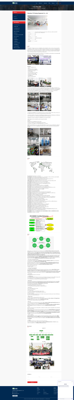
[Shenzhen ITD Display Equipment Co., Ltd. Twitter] (57, 1)
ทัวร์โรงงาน (15, 16)
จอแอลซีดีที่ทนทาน (16, 39)
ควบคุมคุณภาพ (15, 18)
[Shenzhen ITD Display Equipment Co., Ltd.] (15, 389)
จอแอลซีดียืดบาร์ (16, 41)
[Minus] (72, 381)
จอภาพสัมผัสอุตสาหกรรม (56, 392)
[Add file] (58, 399)
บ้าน (29, 8)
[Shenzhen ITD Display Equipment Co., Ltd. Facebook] (56, 1)
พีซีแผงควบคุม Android (16, 31)
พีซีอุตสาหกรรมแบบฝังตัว (17, 47)
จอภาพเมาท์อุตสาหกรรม (17, 29)
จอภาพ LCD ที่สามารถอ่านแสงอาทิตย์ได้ (18, 34)
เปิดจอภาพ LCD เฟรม (16, 36)
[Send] (72, 399)
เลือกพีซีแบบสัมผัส (16, 26)
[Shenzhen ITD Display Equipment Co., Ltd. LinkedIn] (58, 1)
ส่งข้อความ (32, 382)
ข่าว (43, 389)
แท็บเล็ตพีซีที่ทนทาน (16, 44)
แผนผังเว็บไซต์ (44, 392)
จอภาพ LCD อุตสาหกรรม (56, 389)
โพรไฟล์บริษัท (38, 389)
